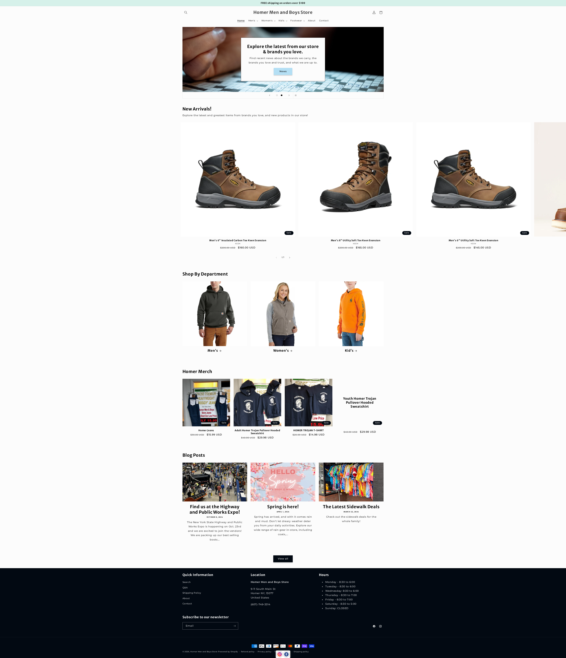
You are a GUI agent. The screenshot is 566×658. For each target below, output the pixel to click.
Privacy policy (265, 652)
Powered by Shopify (228, 652)
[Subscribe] (234, 625)
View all (283, 558)
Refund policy (248, 652)
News (283, 71)
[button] (185, 12)
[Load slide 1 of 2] (277, 95)
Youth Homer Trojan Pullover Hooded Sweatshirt (359, 403)
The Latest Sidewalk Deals (351, 506)
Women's (281, 351)
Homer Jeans (206, 430)
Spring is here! (283, 506)
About (186, 598)
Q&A (185, 587)
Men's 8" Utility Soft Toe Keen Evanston (355, 240)
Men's (213, 351)
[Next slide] (289, 95)
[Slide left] (276, 257)
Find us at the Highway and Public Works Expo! (215, 509)
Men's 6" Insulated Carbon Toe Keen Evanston (237, 240)
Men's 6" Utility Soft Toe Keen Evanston (473, 240)
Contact (187, 603)
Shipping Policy (191, 593)
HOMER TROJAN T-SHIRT (308, 430)
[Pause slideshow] (296, 95)
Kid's (349, 351)
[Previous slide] (269, 95)
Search (186, 582)
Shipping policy (301, 652)
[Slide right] (289, 257)
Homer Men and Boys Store (203, 652)
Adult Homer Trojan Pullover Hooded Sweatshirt (257, 432)
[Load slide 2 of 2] (281, 95)
